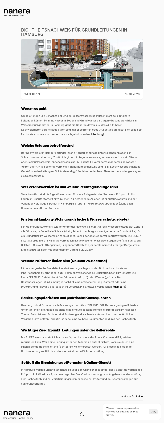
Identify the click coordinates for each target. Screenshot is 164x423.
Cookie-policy (25, 417)
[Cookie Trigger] (82, 414)
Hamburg (97, 134)
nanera (16, 10)
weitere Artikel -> (132, 396)
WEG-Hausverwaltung (14, 16)
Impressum (9, 417)
